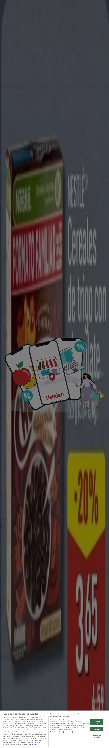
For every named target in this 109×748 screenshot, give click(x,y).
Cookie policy (32, 744)
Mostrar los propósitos (97, 736)
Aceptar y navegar (97, 722)
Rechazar (97, 729)
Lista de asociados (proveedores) (61, 732)
